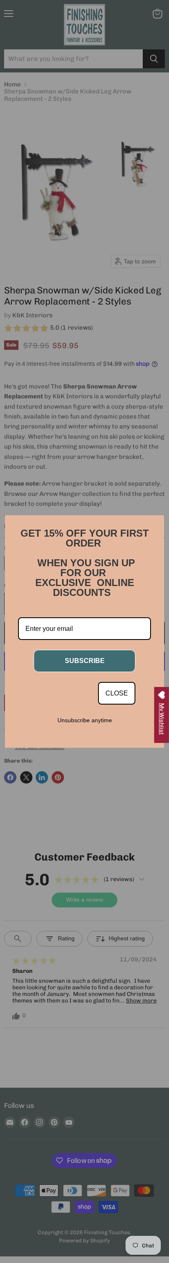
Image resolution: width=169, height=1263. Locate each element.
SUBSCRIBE (85, 660)
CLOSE (116, 693)
